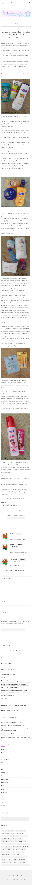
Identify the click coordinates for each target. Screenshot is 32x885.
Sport (3, 802)
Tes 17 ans (4, 698)
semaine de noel (7, 862)
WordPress (26, 879)
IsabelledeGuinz (16, 544)
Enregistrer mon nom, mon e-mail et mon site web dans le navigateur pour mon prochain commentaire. (15, 624)
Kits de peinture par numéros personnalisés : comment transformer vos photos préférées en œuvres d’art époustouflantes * (15, 685)
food (2, 776)
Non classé (4, 792)
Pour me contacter (6, 663)
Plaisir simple (13, 859)
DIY (2, 769)
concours (14, 841)
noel (18, 854)
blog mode (20, 833)
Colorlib (15, 879)
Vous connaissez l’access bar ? (9, 674)
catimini (20, 838)
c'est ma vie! (23, 836)
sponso (4, 865)
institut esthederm (23, 844)
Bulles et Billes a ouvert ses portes (11, 681)
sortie (15, 862)
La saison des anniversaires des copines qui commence (15, 636)
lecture (15, 846)
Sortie (3, 799)
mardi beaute (6, 851)
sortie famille (23, 862)
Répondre (19, 533)
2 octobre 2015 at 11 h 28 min (16, 536)
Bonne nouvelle (5, 756)
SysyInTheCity (5, 725)
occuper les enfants (20, 857)
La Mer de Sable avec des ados (10, 710)
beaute (10, 515)
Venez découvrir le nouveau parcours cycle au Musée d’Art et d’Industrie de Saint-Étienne (14, 691)
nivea (13, 854)
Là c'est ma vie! (5, 779)
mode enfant (20, 851)
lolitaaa (23, 38)
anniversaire (6, 833)
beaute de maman (19, 515)
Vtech (27, 865)
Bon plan (3, 752)
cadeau (14, 838)
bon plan (16, 836)
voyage (3, 805)
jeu (3, 846)
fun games (4, 737)
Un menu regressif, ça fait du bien (18, 639)
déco (2, 766)
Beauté (16, 23)
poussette (22, 859)
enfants (3, 772)
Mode (3, 789)
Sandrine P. (4, 734)
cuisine (3, 762)
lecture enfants (7, 849)
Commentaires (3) (16, 511)
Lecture (3, 786)
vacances (15, 865)
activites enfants (20, 830)
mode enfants (6, 854)
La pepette (4, 782)
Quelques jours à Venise (8, 695)
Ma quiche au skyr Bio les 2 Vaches (20, 737)
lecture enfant (24, 846)
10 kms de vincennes (8, 830)
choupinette (5, 841)
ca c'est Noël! (5, 759)
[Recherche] (29, 3)
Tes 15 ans (4, 677)
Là (14, 849)
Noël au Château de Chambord (10, 702)
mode (13, 851)
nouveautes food (7, 857)
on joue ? (3, 795)
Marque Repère (22, 73)
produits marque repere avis (15, 518)
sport (9, 865)
